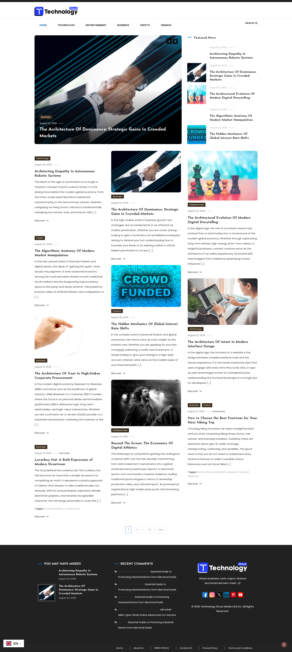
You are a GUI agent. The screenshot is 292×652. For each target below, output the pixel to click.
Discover (40, 220)
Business (123, 25)
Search (249, 23)
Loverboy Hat (72, 508)
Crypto (145, 25)
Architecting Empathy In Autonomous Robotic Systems (78, 572)
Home (43, 25)
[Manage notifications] (284, 644)
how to (207, 405)
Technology (66, 25)
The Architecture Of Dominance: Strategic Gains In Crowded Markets (233, 76)
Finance (166, 25)
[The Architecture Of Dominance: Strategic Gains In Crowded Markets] (46, 592)
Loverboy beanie (53, 508)
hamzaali (64, 453)
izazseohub (218, 411)
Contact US (186, 648)
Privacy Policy (210, 648)
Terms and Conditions (240, 648)
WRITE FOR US (161, 648)
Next (161, 529)
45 (149, 529)
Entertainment (96, 25)
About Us (138, 648)
